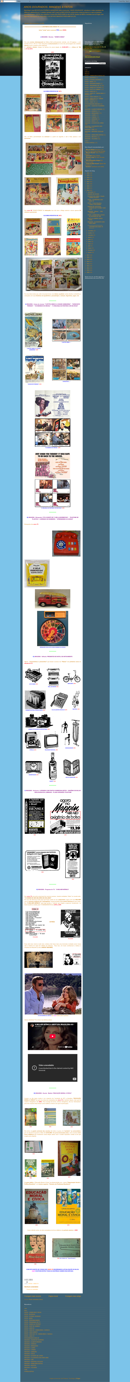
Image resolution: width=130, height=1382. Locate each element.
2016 (88, 257)
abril (89, 246)
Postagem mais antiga (73, 1296)
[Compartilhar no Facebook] (30, 1274)
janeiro (90, 252)
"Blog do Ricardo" (91, 152)
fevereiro (90, 250)
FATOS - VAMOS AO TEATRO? (93, 87)
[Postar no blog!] (27, 1280)
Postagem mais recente (32, 1296)
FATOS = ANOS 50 (90, 91)
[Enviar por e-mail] (25, 1274)
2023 (88, 179)
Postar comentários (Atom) (36, 1299)
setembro (90, 235)
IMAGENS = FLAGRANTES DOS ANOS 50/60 (36, 1357)
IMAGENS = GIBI (89, 129)
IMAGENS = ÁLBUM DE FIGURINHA (94, 106)
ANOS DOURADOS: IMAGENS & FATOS (48, 6)
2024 (88, 177)
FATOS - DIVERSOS (90, 77)
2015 (88, 259)
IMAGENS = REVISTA (91, 137)
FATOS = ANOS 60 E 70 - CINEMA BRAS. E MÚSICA (94, 99)
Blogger (78, 1378)
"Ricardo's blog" (90, 157)
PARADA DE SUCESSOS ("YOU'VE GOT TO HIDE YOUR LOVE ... (97, 208)
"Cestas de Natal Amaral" (93, 163)
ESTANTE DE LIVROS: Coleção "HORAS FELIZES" (96, 197)
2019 (88, 188)
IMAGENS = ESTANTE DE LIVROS (94, 123)
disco (86, 73)
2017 (88, 255)
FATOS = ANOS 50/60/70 (91, 96)
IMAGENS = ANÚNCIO (91, 111)
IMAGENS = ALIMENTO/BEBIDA (93, 109)
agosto (90, 237)
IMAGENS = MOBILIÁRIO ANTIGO (94, 135)
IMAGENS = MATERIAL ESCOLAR (94, 131)
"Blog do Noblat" (90, 149)
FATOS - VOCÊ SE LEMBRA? (93, 89)
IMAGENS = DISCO (90, 121)
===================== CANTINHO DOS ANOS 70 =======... (95, 227)
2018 (88, 190)
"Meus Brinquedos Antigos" (93, 160)
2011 (88, 268)
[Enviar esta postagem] (27, 1282)
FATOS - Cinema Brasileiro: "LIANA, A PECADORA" (95, 204)
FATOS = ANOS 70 (33, 1283)
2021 (88, 183)
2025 (88, 175)
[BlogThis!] (27, 1274)
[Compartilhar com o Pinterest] (32, 1274)
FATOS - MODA (89, 81)
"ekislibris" (88, 166)
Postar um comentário (32, 1289)
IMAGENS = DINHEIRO (91, 119)
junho (89, 241)
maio (89, 243)
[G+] (26, 1276)
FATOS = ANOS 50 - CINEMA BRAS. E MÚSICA (37, 1330)
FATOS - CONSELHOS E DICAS (93, 75)
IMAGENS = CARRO (90, 115)
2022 (88, 181)
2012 (88, 265)
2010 (88, 270)
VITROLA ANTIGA (89, 142)
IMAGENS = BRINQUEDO (92, 113)
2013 (88, 263)
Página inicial (53, 1296)
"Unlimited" (89, 155)
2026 (88, 173)
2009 (88, 272)
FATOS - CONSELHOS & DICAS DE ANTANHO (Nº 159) (96, 215)
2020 (88, 186)
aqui (90, 51)
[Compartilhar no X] (28, 1280)
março (90, 248)
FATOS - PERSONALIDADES (92, 83)
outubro (90, 233)
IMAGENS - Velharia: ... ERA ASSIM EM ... (95, 212)
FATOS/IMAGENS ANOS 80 (92, 104)
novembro (90, 230)
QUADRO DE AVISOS (93, 194)
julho (89, 239)
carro (86, 71)
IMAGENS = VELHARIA (91, 138)
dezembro (90, 192)
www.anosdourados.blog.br (92, 57)
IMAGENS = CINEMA (90, 117)
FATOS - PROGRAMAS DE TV (93, 85)
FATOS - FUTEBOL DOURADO (93, 79)
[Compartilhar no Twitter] (28, 1274)
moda (86, 140)
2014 (88, 261)
